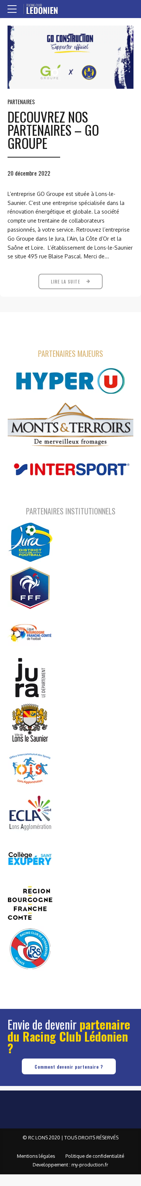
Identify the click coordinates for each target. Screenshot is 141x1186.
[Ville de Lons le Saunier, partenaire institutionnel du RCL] (30, 722)
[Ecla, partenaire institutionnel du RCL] (30, 813)
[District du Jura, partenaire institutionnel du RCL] (30, 542)
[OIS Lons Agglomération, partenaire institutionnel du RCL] (30, 767)
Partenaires (21, 102)
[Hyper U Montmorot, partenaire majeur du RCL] (70, 381)
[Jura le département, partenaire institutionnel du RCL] (30, 677)
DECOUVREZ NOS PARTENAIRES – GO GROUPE (53, 130)
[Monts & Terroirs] (70, 425)
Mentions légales (36, 1156)
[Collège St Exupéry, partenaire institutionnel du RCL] (30, 858)
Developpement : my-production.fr (70, 1165)
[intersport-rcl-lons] (70, 469)
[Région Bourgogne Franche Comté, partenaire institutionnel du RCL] (30, 903)
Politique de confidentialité (94, 1156)
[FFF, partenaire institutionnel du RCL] (30, 587)
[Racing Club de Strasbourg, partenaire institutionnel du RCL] (30, 948)
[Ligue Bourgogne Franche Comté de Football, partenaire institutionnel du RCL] (30, 632)
